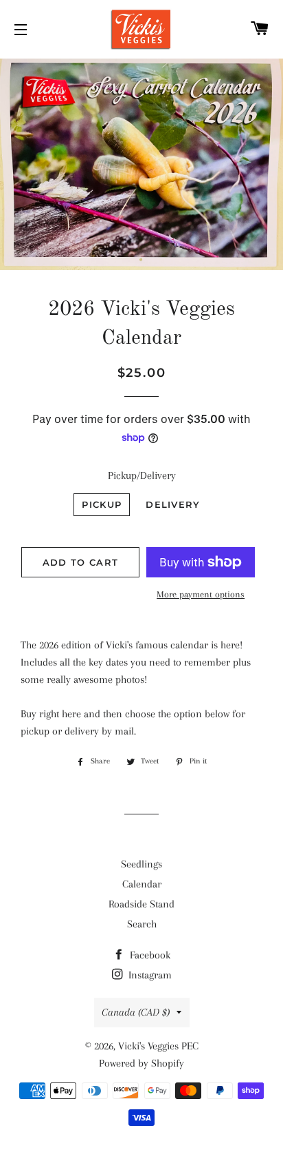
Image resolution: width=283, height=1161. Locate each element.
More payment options (201, 594)
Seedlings (141, 864)
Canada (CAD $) (136, 1012)
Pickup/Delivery (142, 475)
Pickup (102, 504)
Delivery (173, 504)
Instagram (149, 975)
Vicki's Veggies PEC (158, 1046)
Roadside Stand (141, 904)
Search (142, 924)
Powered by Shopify (141, 1063)
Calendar (141, 884)
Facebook (148, 955)
